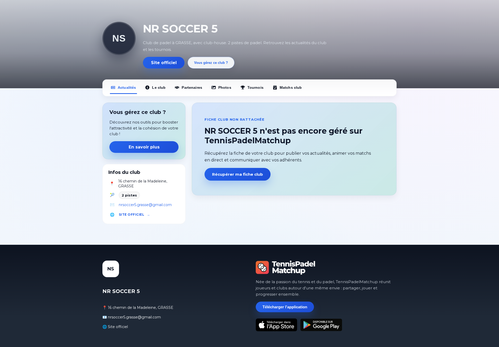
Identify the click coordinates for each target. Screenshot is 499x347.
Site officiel (164, 62)
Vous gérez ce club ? (211, 63)
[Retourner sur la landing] (286, 268)
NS (119, 38)
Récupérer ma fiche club (237, 174)
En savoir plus (144, 147)
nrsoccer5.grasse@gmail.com (145, 204)
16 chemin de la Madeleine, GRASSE (142, 184)
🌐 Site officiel (115, 326)
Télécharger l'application (284, 307)
